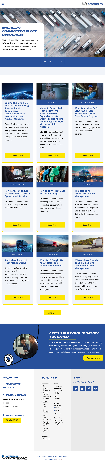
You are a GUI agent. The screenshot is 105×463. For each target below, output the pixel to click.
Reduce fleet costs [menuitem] (46, 389)
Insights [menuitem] (45, 437)
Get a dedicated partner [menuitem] (46, 411)
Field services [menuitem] (58, 398)
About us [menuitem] (58, 408)
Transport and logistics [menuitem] (58, 392)
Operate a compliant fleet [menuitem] (46, 430)
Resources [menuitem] (46, 439)
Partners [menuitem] (58, 413)
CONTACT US (12, 420)
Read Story (17, 155)
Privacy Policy (41, 456)
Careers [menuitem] (57, 410)
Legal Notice (63, 456)
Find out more (93, 358)
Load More (52, 313)
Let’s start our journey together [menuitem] (59, 422)
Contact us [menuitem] (58, 418)
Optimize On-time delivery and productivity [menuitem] (47, 395)
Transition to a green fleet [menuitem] (46, 424)
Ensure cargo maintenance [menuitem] (47, 417)
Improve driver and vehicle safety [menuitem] (46, 403)
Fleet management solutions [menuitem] (59, 386)
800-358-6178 (8, 387)
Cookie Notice (52, 456)
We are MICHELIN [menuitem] (57, 404)
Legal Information (50, 459)
